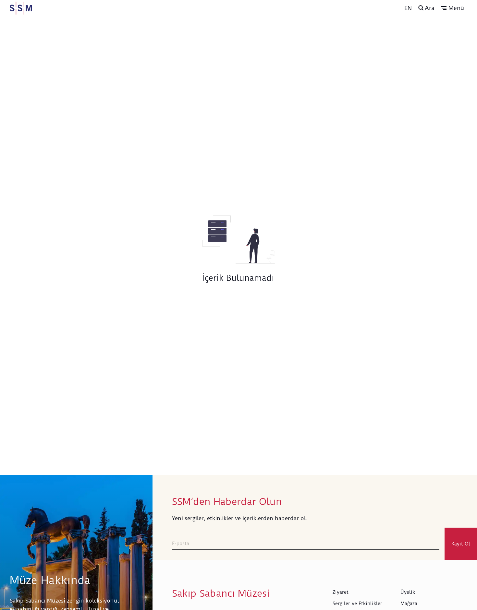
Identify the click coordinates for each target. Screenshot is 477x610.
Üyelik (407, 592)
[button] (452, 8)
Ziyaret (341, 592)
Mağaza (408, 603)
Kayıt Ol (460, 544)
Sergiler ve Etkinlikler (357, 603)
